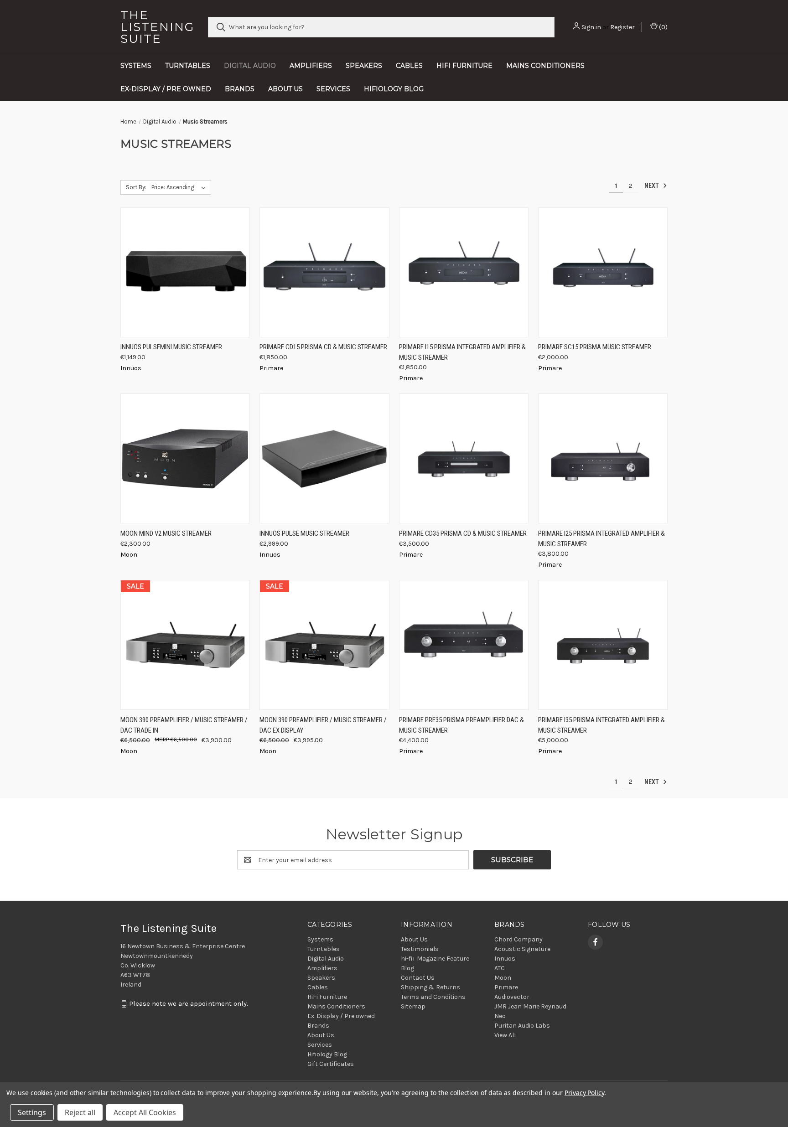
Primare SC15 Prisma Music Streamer (594, 347)
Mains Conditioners (545, 66)
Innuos (504, 958)
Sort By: (136, 187)
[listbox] (180, 187)
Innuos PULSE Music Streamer (304, 533)
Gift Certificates (330, 1064)
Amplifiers (311, 66)
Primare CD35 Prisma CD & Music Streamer (463, 533)
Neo (500, 1016)
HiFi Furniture (464, 66)
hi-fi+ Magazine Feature (435, 958)
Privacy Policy (584, 1092)
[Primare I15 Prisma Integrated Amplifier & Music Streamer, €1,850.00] (464, 272)
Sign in (591, 27)
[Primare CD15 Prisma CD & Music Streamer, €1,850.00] (324, 272)
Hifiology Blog (394, 89)
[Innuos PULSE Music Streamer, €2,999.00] (324, 458)
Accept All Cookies (145, 1112)
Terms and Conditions (433, 997)
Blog (407, 968)
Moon (502, 978)
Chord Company (518, 939)
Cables (409, 66)
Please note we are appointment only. (188, 1004)
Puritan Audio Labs (522, 1025)
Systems (135, 66)
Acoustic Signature (522, 949)
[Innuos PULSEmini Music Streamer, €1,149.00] (185, 272)
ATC (499, 968)
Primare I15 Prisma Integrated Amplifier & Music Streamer (462, 352)
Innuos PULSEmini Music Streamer (171, 347)
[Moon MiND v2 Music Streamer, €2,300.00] (185, 458)
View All (505, 1035)
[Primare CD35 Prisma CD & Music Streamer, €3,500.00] (464, 458)
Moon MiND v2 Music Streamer (166, 533)
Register (622, 27)
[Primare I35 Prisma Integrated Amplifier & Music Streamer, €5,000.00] (603, 645)
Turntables (187, 66)
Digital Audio (250, 66)
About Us (285, 89)
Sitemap (413, 1006)
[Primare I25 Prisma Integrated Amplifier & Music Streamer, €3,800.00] (603, 458)
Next (652, 185)
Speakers (364, 66)
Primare (506, 987)
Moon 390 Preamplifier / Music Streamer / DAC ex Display (323, 725)
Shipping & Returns (430, 987)
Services (333, 89)
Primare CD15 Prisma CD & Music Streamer (323, 347)
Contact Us (418, 978)
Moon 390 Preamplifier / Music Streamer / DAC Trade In (184, 725)
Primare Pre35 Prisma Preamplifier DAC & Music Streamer (461, 725)
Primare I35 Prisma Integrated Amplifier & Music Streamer (601, 725)
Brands (239, 89)
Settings (32, 1112)
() (663, 27)
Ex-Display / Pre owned (165, 89)
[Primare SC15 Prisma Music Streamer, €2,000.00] (603, 272)
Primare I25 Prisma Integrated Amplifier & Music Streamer (601, 538)
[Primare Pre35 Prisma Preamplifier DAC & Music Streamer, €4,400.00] (464, 645)
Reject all (80, 1112)
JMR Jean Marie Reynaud (530, 1006)
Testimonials (420, 949)
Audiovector (511, 997)
